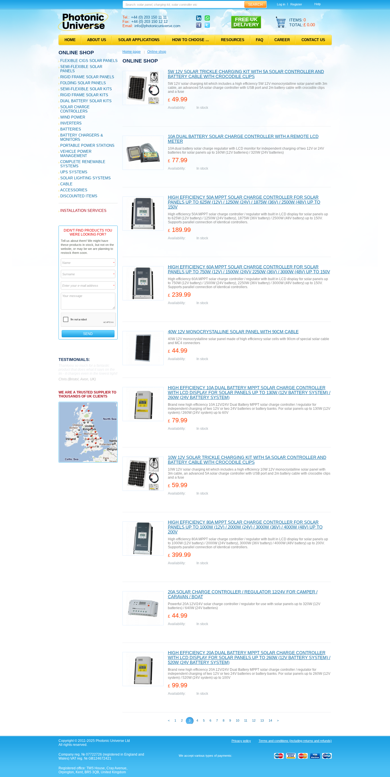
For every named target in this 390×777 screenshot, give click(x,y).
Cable (66, 184)
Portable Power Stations (87, 145)
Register (296, 4)
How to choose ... (190, 40)
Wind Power (72, 117)
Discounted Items (78, 196)
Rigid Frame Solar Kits (84, 95)
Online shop (76, 52)
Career (282, 40)
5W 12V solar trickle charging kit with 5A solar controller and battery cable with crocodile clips (246, 74)
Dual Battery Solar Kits (86, 101)
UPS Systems (73, 172)
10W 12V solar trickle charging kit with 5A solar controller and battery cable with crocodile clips (247, 460)
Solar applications (139, 40)
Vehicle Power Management (75, 153)
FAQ (259, 40)
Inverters (71, 123)
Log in (281, 4)
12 (254, 720)
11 (245, 720)
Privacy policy (241, 740)
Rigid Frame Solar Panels (87, 77)
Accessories (73, 190)
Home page (131, 52)
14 (270, 720)
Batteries (70, 129)
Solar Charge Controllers (75, 109)
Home (70, 40)
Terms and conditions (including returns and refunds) (295, 740)
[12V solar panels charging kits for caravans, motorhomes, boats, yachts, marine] (83, 30)
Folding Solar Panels (83, 83)
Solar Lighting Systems (85, 178)
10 (237, 720)
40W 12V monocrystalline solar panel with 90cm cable (233, 331)
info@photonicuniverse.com (157, 26)
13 (262, 720)
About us (96, 40)
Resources (232, 40)
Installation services (83, 210)
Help (317, 4)
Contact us (313, 40)
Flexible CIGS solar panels (89, 61)
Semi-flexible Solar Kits (86, 89)
